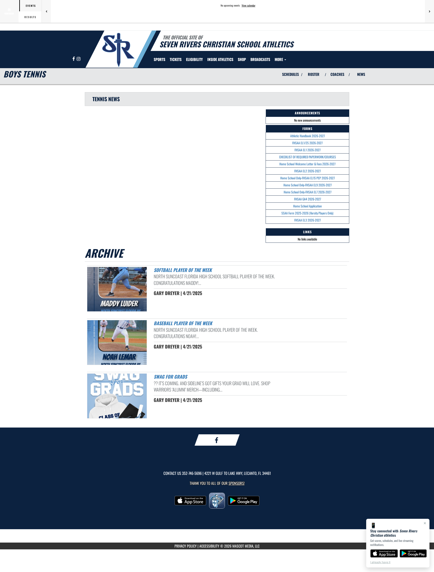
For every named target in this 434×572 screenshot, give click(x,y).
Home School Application (307, 206)
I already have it (380, 562)
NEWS (361, 74)
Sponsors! (237, 483)
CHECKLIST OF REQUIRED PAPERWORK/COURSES (307, 156)
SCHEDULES (290, 74)
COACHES (337, 74)
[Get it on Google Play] (413, 553)
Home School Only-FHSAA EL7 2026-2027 (307, 192)
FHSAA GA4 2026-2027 (307, 199)
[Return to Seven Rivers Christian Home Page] (118, 50)
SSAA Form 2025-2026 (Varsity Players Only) (307, 213)
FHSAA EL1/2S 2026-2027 (307, 142)
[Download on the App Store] (384, 553)
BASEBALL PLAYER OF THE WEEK (183, 323)
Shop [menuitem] (242, 59)
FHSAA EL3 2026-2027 (307, 220)
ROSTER (313, 74)
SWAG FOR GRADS (170, 376)
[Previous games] (46, 11)
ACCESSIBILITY (209, 546)
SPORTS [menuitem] (159, 59)
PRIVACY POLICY (186, 546)
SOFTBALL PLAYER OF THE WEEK (183, 270)
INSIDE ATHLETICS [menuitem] (220, 59)
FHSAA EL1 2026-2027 (308, 149)
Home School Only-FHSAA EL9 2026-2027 (307, 185)
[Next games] (429, 11)
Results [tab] (30, 17)
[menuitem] (175, 59)
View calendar (248, 5)
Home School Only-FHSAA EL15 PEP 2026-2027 (307, 177)
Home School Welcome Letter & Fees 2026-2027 (307, 163)
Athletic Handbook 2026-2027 (307, 135)
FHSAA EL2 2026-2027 (307, 170)
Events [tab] (31, 5)
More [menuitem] (279, 59)
